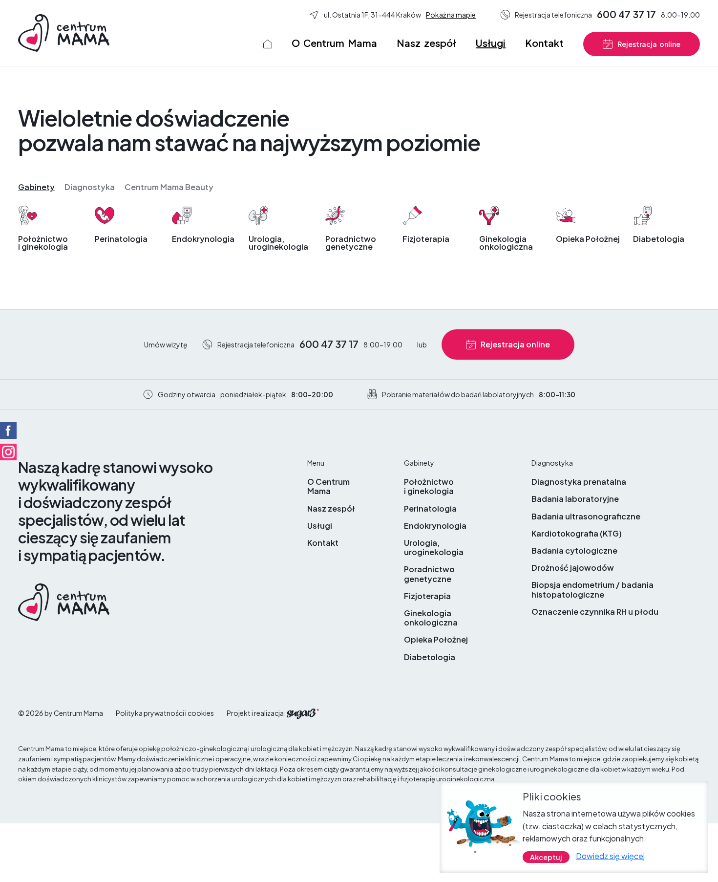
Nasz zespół (426, 43)
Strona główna (267, 44)
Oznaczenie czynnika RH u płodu (594, 611)
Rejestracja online (648, 44)
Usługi (491, 43)
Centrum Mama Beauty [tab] (169, 187)
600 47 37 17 (626, 14)
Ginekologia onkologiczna (506, 242)
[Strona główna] (63, 32)
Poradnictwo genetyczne (350, 242)
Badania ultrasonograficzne (585, 516)
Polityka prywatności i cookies (165, 713)
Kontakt (544, 43)
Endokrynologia (203, 238)
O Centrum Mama (334, 43)
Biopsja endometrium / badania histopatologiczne (592, 589)
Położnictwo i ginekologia (43, 242)
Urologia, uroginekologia (278, 242)
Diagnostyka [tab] (89, 187)
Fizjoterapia (425, 238)
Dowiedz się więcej (610, 855)
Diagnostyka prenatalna (578, 481)
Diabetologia (658, 238)
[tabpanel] (359, 233)
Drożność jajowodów (572, 567)
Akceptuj (546, 856)
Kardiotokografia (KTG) (576, 533)
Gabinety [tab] (36, 187)
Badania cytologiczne (574, 550)
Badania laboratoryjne (575, 498)
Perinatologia (121, 238)
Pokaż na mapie (451, 14)
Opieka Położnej (588, 238)
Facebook (8, 430)
